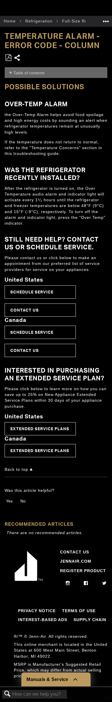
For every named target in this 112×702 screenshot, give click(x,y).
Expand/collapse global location (106, 19)
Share (17, 58)
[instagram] (68, 583)
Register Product (83, 570)
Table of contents (29, 73)
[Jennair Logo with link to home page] (29, 581)
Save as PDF (8, 57)
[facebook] (86, 583)
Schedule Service (31, 291)
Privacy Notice (37, 610)
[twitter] (104, 583)
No (23, 501)
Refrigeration (39, 21)
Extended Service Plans (39, 428)
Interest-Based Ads (42, 619)
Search (7, 694)
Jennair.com (75, 561)
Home (10, 21)
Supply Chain (90, 619)
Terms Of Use (79, 610)
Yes (9, 501)
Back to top (16, 469)
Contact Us (24, 310)
